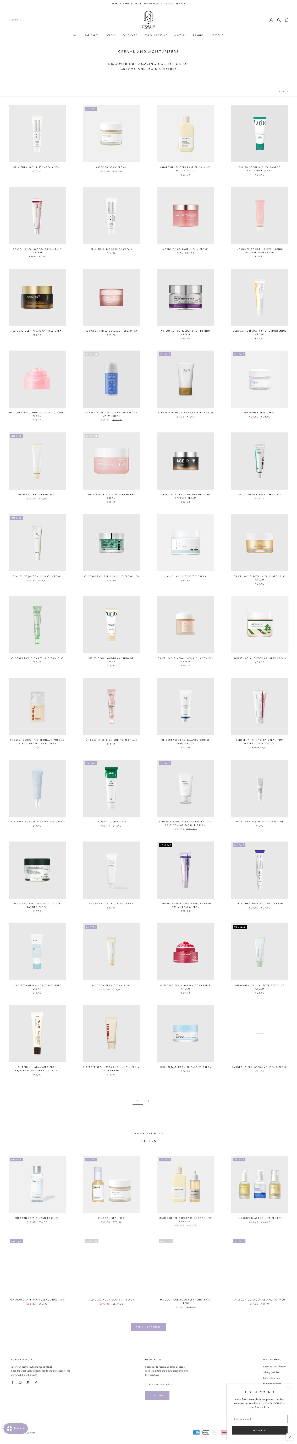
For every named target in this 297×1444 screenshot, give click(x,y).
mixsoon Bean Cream (111, 167)
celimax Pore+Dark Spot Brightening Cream (260, 332)
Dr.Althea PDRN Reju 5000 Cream (259, 903)
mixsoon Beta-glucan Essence (37, 1218)
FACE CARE (130, 35)
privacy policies (271, 1372)
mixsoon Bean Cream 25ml (111, 985)
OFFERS (111, 35)
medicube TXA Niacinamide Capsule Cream (185, 987)
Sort (283, 91)
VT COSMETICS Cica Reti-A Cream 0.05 (37, 658)
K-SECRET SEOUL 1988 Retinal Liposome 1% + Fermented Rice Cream (37, 741)
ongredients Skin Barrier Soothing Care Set (185, 1219)
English (13, 20)
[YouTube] (28, 1382)
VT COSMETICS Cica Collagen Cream (111, 740)
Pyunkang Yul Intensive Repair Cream (260, 1067)
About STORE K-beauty (274, 1366)
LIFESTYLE (217, 35)
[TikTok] (36, 1382)
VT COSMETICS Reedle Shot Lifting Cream (185, 332)
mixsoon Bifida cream (260, 412)
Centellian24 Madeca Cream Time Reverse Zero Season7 (260, 741)
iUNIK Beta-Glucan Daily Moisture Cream (37, 987)
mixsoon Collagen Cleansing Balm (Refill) (185, 1301)
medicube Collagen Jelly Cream (185, 249)
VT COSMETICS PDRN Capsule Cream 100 (111, 576)
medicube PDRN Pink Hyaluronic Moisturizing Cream (260, 251)
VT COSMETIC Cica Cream (111, 821)
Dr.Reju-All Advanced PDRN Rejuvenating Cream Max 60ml (37, 1069)
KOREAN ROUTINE (156, 35)
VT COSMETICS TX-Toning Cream (111, 903)
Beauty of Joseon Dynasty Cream (37, 576)
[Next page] (159, 1101)
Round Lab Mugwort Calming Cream (260, 658)
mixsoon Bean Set (111, 1218)
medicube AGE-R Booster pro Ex (111, 1299)
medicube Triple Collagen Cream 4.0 (111, 330)
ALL (75, 35)
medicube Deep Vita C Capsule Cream (37, 330)
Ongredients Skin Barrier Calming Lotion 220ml (185, 169)
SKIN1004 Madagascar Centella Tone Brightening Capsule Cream (185, 823)
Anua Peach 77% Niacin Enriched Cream (111, 496)
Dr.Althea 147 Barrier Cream (111, 249)
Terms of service (271, 1378)
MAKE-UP (180, 35)
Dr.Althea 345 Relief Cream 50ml (37, 167)
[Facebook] (12, 1382)
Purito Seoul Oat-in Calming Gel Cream (111, 660)
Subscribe (259, 1430)
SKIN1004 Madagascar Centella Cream (185, 412)
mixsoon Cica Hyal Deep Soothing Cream (260, 987)
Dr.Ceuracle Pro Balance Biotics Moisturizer (185, 741)
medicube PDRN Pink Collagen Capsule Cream (37, 414)
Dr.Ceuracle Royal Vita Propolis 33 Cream (260, 578)
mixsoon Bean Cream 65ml (37, 494)
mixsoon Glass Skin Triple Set (260, 1218)
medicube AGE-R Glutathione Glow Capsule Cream (186, 496)
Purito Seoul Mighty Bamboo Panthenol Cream (260, 169)
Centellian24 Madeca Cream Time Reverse (37, 251)
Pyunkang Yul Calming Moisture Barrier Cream (37, 905)
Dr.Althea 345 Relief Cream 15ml (259, 821)
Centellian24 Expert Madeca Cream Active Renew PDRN (185, 905)
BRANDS (198, 35)
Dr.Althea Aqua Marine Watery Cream (37, 821)
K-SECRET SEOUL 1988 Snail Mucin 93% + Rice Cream (111, 1069)
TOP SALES (92, 35)
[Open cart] (286, 20)
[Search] (279, 20)
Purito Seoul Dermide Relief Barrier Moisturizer (111, 414)
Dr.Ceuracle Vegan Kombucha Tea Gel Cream (185, 660)
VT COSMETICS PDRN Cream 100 (259, 494)
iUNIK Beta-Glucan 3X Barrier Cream (186, 1067)
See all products (148, 1327)
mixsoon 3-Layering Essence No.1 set (37, 1299)
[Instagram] (20, 1382)
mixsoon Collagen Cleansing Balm (259, 1299)
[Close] (288, 1387)
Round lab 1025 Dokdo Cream (185, 576)
